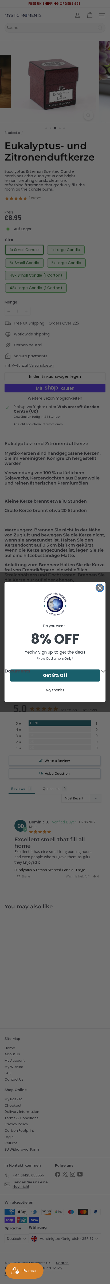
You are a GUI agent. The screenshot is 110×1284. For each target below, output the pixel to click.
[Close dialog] (100, 588)
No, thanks (55, 689)
